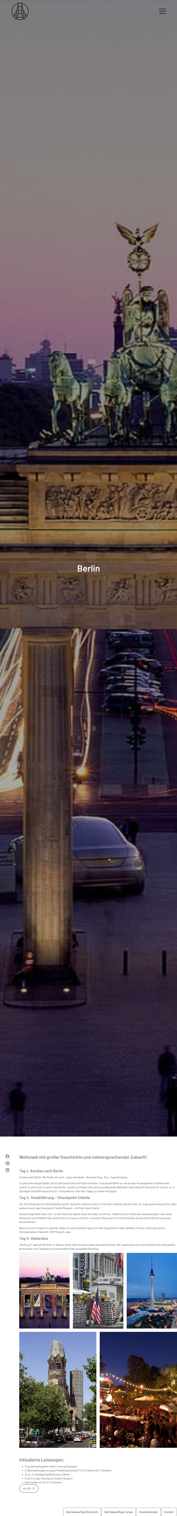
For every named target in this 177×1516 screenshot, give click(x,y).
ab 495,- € (29, 1488)
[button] (7, 1156)
